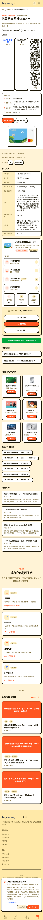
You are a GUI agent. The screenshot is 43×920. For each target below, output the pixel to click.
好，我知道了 (33, 907)
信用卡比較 (5, 854)
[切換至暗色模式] (34, 3)
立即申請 (10, 392)
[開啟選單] (39, 3)
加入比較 (22, 120)
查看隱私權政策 (12, 902)
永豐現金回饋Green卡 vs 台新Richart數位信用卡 (20, 458)
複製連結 (19, 162)
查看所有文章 (34, 697)
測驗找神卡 (5, 857)
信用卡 (9, 10)
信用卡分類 (5, 838)
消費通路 (5, 841)
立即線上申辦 (8, 120)
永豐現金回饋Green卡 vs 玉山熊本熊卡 (16, 463)
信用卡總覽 (5, 834)
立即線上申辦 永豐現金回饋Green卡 (20, 340)
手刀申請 (23, 324)
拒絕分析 (22, 907)
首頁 (3, 10)
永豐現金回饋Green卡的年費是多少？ (21, 354)
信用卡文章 (5, 864)
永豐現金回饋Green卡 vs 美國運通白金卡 (17, 480)
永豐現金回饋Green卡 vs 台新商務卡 (16, 474)
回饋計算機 (5, 861)
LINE (10, 162)
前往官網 (23, 318)
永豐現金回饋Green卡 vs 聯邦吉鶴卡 (16, 469)
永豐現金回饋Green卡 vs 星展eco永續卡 (17, 452)
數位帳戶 (5, 844)
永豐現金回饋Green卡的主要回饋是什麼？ (21, 360)
